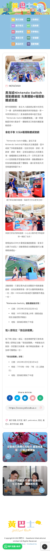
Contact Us (32, 544)
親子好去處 (14, 424)
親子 (25, 420)
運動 (21, 424)
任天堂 (19, 420)
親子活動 (12, 420)
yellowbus (32, 420)
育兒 (40, 420)
